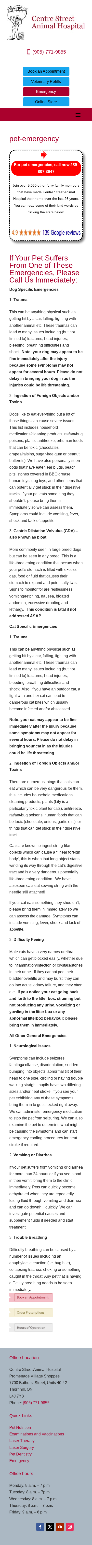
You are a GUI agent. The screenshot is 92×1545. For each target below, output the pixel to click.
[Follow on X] (50, 1527)
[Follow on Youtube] (60, 1527)
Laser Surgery (21, 1447)
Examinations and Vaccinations (36, 1434)
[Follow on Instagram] (70, 1527)
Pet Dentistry (20, 1454)
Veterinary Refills (46, 81)
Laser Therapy (22, 1441)
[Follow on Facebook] (40, 1527)
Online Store (46, 102)
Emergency (46, 92)
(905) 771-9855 (49, 52)
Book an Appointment (46, 71)
